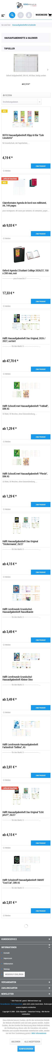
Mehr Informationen (38, 1033)
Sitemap (7, 969)
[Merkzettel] (20, 15)
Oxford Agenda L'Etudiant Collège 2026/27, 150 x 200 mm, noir (25, 272)
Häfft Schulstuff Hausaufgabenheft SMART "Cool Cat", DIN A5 (23, 881)
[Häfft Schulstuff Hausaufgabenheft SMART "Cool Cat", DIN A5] (26, 864)
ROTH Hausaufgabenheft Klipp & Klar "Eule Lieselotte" (23, 136)
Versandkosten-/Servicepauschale (11, 1004)
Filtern (8, 95)
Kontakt (7, 953)
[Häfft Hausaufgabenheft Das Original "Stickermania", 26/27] (26, 525)
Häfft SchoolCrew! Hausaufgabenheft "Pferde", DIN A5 (24, 475)
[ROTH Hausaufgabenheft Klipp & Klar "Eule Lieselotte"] (26, 119)
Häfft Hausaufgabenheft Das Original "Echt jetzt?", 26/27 (23, 813)
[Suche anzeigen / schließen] (12, 15)
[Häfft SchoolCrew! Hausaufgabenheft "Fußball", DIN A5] (26, 390)
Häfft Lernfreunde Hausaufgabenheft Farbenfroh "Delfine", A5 (20, 746)
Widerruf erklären (14, 974)
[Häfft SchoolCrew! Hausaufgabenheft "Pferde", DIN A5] (26, 457)
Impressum (8, 958)
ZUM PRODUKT (41, 166)
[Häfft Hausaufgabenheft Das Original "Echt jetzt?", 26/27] (26, 796)
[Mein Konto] (29, 15)
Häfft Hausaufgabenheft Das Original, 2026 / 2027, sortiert (23, 340)
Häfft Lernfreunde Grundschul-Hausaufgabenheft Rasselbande (17, 610)
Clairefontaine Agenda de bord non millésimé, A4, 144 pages (24, 204)
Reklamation (8, 963)
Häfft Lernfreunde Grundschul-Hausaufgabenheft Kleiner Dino (17, 678)
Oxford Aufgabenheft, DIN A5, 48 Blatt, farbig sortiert (26, 75)
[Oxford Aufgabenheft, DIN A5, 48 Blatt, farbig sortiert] (26, 63)
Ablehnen (15, 1041)
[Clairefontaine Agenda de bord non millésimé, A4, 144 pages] (26, 186)
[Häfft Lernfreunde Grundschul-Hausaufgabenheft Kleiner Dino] (26, 660)
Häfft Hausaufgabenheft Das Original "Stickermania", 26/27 (20, 543)
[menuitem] (3, 15)
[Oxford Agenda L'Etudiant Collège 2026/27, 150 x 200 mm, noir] (26, 254)
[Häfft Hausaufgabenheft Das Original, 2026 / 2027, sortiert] (26, 322)
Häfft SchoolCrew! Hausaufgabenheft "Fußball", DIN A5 (25, 407)
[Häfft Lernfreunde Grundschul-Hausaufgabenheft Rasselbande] (26, 593)
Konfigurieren (26, 1048)
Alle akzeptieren (32, 1041)
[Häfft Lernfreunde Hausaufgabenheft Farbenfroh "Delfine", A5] (26, 728)
